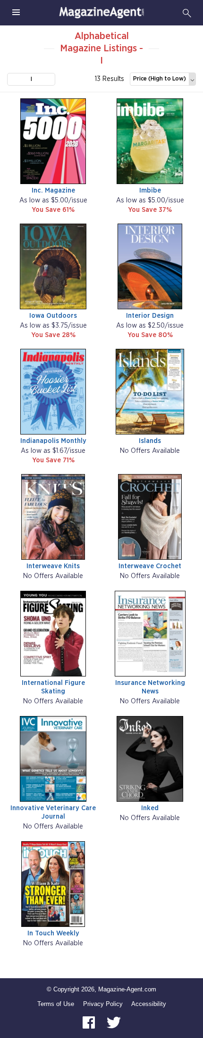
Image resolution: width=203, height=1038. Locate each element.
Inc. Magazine (53, 190)
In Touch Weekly (53, 933)
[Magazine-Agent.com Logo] (101, 12)
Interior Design (150, 315)
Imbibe (150, 190)
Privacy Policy (103, 1003)
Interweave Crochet (149, 566)
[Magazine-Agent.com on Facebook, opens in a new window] (90, 1022)
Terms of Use (55, 1003)
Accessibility (148, 1003)
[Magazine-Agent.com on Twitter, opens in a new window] (114, 1022)
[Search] (187, 12)
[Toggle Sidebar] (16, 12)
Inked (150, 808)
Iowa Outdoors (53, 315)
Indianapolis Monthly (53, 440)
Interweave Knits (53, 566)
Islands (150, 440)
